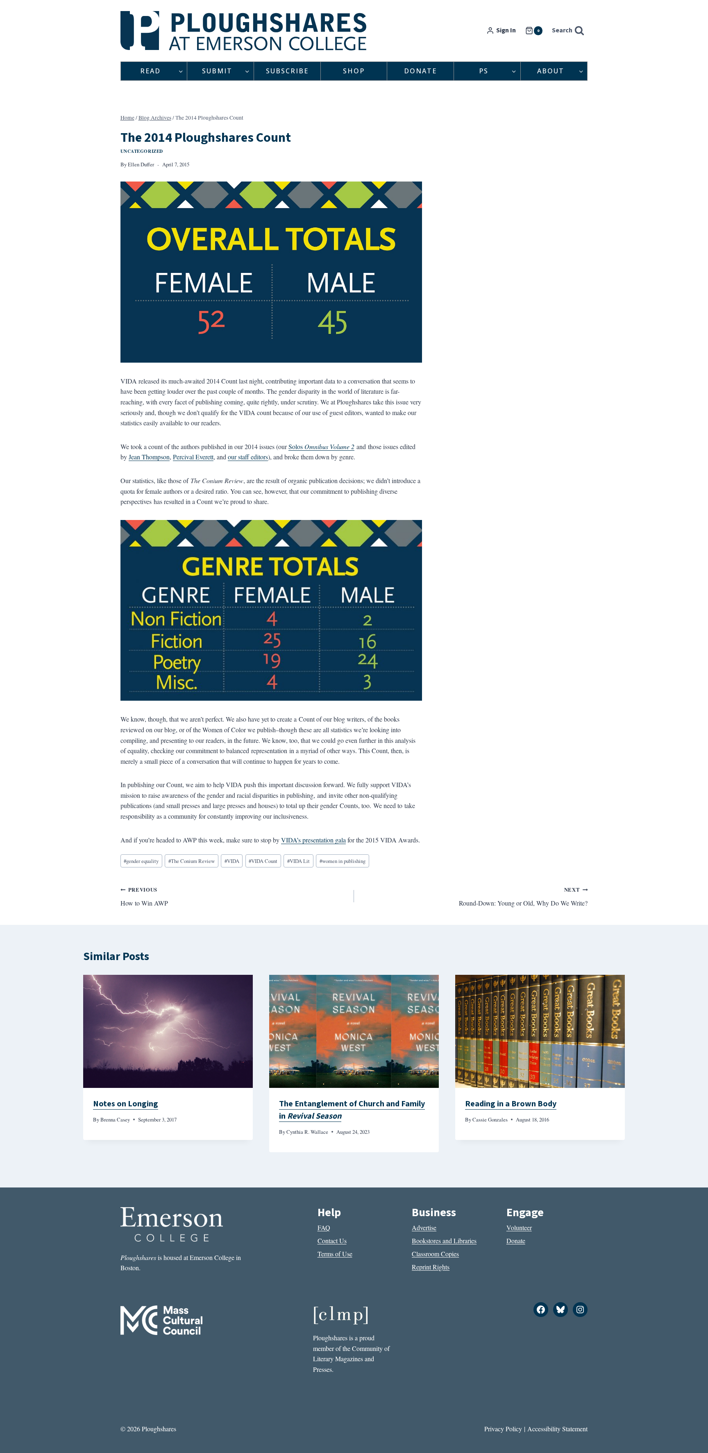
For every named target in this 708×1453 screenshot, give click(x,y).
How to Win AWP (144, 896)
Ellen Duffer (141, 164)
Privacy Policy (503, 1428)
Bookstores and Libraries (444, 1240)
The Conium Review (191, 861)
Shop (354, 70)
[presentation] (168, 1031)
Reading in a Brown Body (510, 1104)
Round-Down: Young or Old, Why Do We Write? (523, 896)
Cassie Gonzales (490, 1119)
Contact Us (332, 1240)
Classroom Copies (435, 1253)
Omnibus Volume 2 (329, 446)
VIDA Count (263, 861)
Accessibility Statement (557, 1428)
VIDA (232, 861)
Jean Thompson (149, 456)
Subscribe (287, 70)
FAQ (324, 1227)
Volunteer (519, 1227)
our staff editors (248, 456)
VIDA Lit (298, 861)
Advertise (424, 1227)
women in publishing (342, 861)
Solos (296, 446)
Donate (420, 70)
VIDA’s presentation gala (313, 839)
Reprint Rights (430, 1266)
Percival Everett (193, 456)
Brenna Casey (115, 1119)
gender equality (141, 861)
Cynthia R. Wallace (307, 1131)
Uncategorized (141, 151)
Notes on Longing (125, 1104)
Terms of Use (335, 1253)
